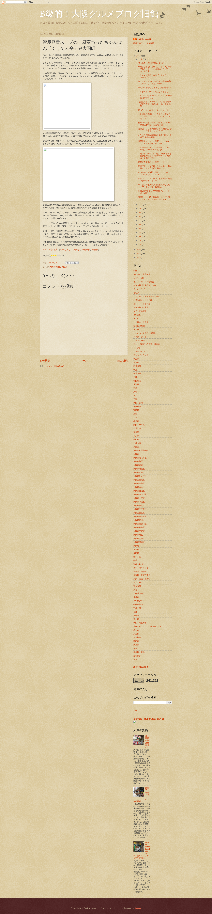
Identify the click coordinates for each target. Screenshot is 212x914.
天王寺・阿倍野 (140, 571)
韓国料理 (137, 381)
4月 (140, 232)
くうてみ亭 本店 (50, 250)
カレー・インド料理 (141, 304)
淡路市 (136, 553)
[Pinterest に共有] (77, 263)
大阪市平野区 (139, 531)
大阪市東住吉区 (140, 516)
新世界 (136, 432)
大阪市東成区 (139, 520)
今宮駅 (95, 250)
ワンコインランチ (140, 355)
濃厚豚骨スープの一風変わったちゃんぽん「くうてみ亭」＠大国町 (155, 142)
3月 (140, 236)
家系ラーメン (139, 373)
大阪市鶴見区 (139, 505)
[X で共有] (72, 263)
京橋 (135, 388)
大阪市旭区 (138, 461)
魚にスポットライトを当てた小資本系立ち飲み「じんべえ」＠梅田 (155, 82)
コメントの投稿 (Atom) (54, 366)
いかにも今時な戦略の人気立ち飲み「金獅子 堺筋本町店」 (155, 136)
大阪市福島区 (139, 527)
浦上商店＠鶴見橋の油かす (147, 741)
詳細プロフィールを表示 (143, 43)
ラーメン (137, 348)
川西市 (136, 447)
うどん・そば (139, 289)
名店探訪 (137, 637)
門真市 (136, 645)
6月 (140, 224)
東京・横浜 (138, 582)
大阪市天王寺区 (140, 509)
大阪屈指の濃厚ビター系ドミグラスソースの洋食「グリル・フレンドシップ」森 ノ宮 (155, 116)
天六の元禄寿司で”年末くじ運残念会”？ (154, 87)
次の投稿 (45, 360)
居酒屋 (136, 384)
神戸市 (136, 436)
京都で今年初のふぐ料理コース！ (152, 162)
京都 (135, 392)
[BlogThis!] (69, 263)
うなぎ (136, 293)
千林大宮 (137, 443)
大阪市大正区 (139, 498)
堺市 (135, 395)
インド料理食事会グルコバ (144, 285)
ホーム (84, 360)
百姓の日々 (138, 608)
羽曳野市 (137, 366)
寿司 (135, 414)
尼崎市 (136, 597)
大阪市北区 (138, 535)
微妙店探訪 (138, 604)
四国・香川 (138, 403)
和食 (135, 659)
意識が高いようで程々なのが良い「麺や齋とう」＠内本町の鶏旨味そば (155, 167)
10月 (141, 208)
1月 (140, 244)
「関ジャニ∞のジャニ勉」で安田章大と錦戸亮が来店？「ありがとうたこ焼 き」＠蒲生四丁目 (154, 156)
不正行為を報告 (141, 667)
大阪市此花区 (139, 469)
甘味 (135, 377)
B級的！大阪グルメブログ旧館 (99, 13)
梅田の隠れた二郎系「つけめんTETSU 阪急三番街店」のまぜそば (154, 124)
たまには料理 (139, 326)
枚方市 (136, 630)
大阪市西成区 (139, 491)
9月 (140, 212)
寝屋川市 (137, 428)
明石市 (136, 641)
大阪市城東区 (139, 480)
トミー (136, 329)
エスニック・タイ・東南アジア (146, 296)
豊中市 (136, 619)
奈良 (135, 590)
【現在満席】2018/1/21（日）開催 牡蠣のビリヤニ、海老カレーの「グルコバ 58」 (155, 104)
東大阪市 (137, 586)
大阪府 (64, 267)
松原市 (136, 421)
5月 (140, 228)
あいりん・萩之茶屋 (141, 274)
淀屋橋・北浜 (139, 652)
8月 (140, 216)
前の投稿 (122, 360)
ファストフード (140, 337)
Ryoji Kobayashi (143, 39)
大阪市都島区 (139, 513)
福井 (135, 612)
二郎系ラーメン (140, 593)
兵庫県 (136, 615)
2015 (138, 253)
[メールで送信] (66, 263)
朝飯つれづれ (139, 564)
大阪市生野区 (139, 483)
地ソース (137, 557)
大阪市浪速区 (55, 267)
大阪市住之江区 (140, 476)
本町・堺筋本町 (140, 623)
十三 (135, 417)
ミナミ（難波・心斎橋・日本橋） (147, 344)
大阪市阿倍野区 (140, 458)
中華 (135, 560)
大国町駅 (76, 250)
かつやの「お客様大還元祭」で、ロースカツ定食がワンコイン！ (155, 173)
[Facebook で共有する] (75, 263)
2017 (138, 56)
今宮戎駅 (86, 250)
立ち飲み (137, 656)
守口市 (136, 410)
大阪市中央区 (139, 502)
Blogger (138, 908)
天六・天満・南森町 (141, 579)
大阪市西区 (138, 487)
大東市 (136, 549)
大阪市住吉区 (139, 472)
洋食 (135, 648)
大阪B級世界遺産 (140, 450)
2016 (138, 249)
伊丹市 (136, 359)
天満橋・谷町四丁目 (141, 575)
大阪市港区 (138, 465)
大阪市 (136, 454)
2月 (140, 240)
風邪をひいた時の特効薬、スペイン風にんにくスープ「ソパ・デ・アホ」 (155, 198)
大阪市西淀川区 (140, 494)
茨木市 (136, 362)
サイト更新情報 (140, 311)
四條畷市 (137, 406)
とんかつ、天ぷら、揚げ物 (144, 333)
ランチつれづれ (140, 351)
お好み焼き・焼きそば (142, 300)
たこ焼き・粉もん (140, 322)
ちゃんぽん (65, 250)
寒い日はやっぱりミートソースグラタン (155, 110)
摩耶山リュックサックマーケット (147, 626)
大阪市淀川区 (139, 538)
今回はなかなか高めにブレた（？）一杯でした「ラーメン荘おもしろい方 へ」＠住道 (155, 69)
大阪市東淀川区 (140, 524)
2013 (138, 257)
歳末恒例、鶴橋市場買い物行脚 (151, 63)
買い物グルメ (139, 601)
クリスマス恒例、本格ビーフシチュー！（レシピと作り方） (155, 76)
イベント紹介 (139, 278)
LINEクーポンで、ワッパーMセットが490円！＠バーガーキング (154, 148)
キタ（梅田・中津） (141, 307)
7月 (140, 220)
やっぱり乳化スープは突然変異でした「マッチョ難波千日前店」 (154, 186)
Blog (135, 271)
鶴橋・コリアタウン (141, 568)
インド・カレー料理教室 (143, 282)
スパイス (137, 318)
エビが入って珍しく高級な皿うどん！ (154, 92)
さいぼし (137, 315)
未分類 (136, 634)
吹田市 (136, 439)
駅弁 (135, 370)
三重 (135, 399)
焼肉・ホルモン (140, 425)
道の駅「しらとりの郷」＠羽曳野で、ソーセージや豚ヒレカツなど (155, 130)
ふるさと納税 (139, 340)
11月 (141, 204)
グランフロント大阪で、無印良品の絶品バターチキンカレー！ (155, 179)
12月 (141, 59)
